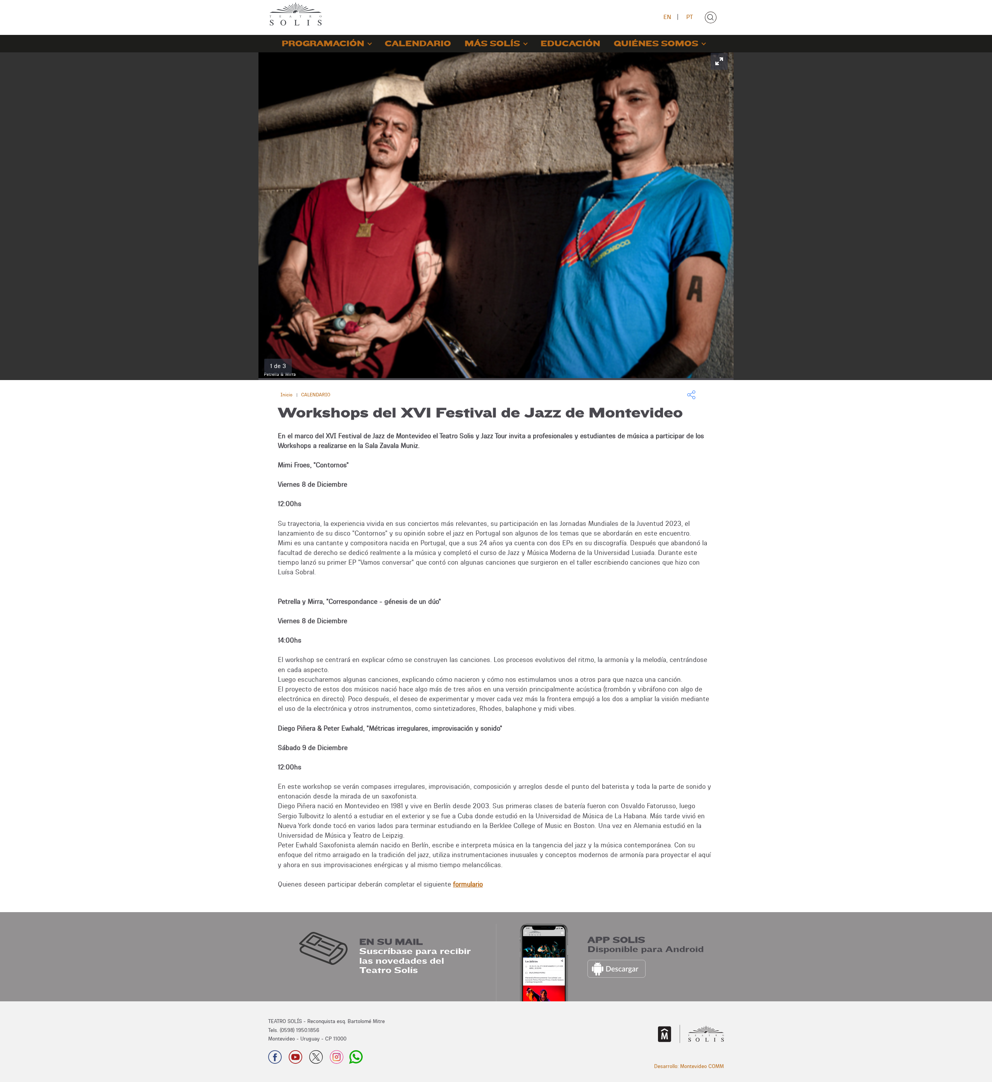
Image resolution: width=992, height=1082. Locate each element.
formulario (468, 884)
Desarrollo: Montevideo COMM (689, 1066)
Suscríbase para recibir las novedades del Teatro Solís (415, 960)
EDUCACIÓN (570, 43)
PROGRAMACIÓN (323, 43)
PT (689, 17)
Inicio (287, 395)
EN (667, 17)
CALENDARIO (418, 43)
